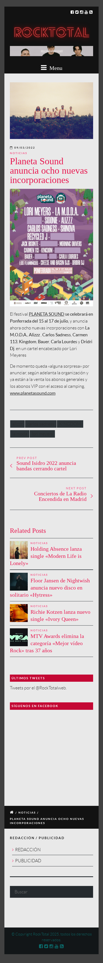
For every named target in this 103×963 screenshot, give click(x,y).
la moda (19, 434)
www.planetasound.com (32, 393)
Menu (55, 68)
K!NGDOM (70, 424)
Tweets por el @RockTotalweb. (38, 688)
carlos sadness (40, 424)
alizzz (17, 424)
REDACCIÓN (28, 849)
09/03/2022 (24, 147)
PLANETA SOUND (46, 314)
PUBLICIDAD (28, 860)
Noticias (18, 153)
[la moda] (51, 110)
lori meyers (42, 434)
